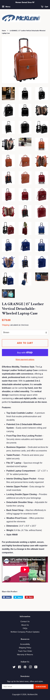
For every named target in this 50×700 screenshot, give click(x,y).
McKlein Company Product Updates (25, 632)
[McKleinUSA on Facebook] (19, 667)
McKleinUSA (32, 694)
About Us (25, 625)
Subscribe (41, 686)
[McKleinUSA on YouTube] (35, 667)
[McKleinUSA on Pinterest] (25, 667)
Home (4, 31)
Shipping (5, 325)
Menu (7, 7)
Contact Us (25, 621)
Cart (46, 6)
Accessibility (25, 644)
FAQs (25, 628)
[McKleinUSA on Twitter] (14, 667)
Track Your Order (25, 651)
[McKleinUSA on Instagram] (30, 667)
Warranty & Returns (25, 655)
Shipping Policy (25, 648)
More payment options (25, 359)
